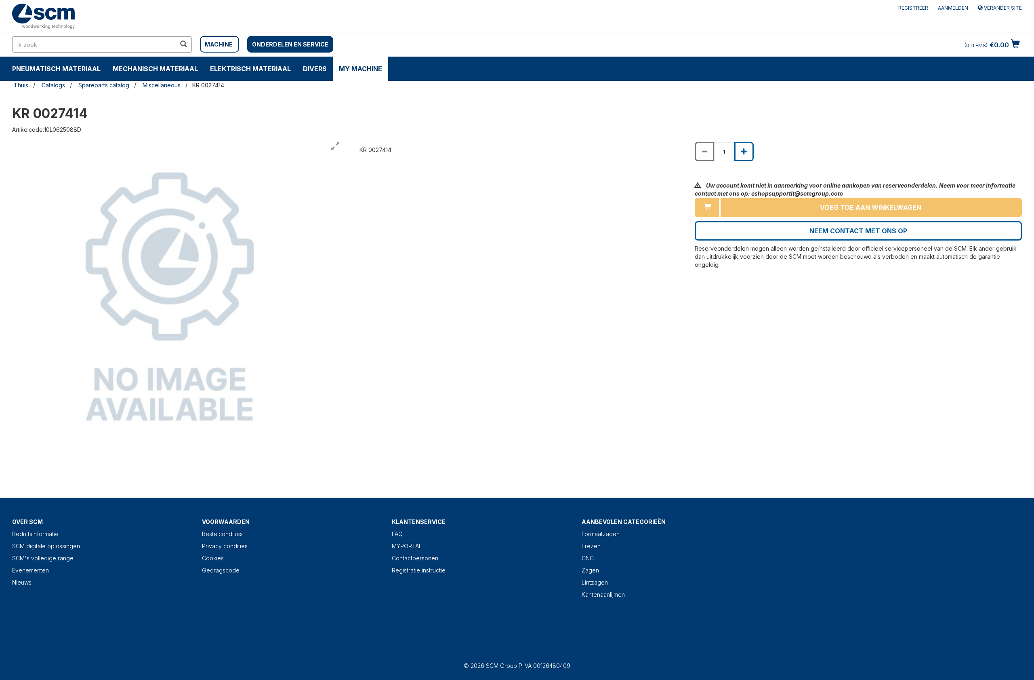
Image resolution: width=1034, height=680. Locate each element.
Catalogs (53, 85)
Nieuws (22, 582)
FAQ (397, 533)
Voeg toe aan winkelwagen (870, 207)
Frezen (591, 546)
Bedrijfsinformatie (35, 533)
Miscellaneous (162, 85)
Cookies (213, 558)
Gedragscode (221, 570)
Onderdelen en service (290, 44)
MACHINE (219, 44)
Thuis (21, 85)
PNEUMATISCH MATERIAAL (56, 69)
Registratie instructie (419, 570)
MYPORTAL (407, 546)
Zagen (590, 570)
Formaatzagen (601, 533)
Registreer (913, 8)
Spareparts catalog (103, 85)
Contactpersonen (415, 558)
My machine (360, 69)
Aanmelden (953, 8)
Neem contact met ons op (858, 231)
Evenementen (30, 570)
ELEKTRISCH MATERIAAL (250, 69)
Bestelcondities (222, 533)
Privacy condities (225, 546)
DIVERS (315, 69)
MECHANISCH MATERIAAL (155, 69)
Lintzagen (595, 582)
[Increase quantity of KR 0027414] (744, 151)
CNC (588, 558)
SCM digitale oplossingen (46, 546)
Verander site (1002, 8)
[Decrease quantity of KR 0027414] (704, 151)
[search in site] (183, 44)
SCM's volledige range (43, 558)
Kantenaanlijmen (603, 594)
